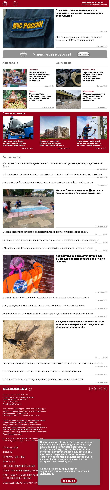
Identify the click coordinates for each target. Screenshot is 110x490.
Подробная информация (12, 434)
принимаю (68, 480)
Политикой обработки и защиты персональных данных (66, 458)
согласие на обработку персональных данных (65, 451)
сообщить (83, 54)
